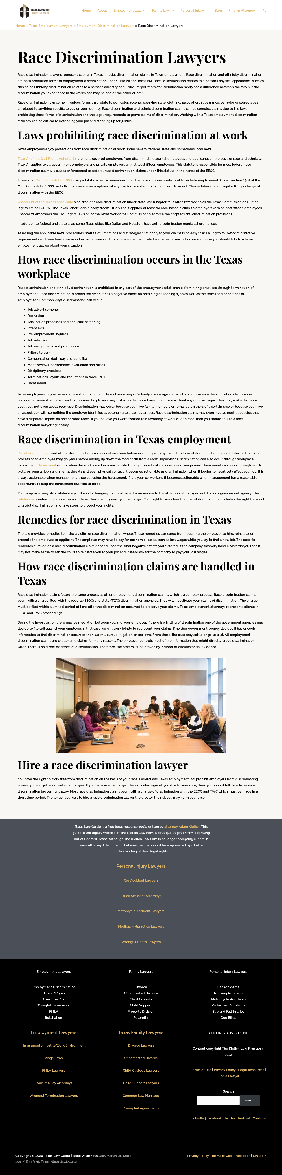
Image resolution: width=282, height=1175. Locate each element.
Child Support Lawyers (141, 1083)
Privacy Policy (225, 1070)
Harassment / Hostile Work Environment (54, 1045)
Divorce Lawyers (141, 1045)
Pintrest (244, 1118)
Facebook (214, 1118)
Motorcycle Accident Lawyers (141, 911)
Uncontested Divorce (141, 1058)
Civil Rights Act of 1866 (54, 180)
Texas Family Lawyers (140, 1032)
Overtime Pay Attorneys (53, 1083)
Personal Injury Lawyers (141, 866)
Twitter (230, 1118)
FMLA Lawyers (53, 1071)
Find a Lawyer (228, 1076)
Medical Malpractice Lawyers (141, 926)
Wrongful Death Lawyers (141, 942)
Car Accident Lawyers (141, 880)
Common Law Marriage (141, 1096)
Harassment (46, 465)
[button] (143, 10)
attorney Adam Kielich (182, 827)
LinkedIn (197, 1118)
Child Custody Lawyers (141, 1071)
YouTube (259, 1118)
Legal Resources (251, 1070)
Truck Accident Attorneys (141, 896)
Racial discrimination (34, 453)
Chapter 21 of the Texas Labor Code (45, 202)
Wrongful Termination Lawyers (54, 1096)
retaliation (26, 499)
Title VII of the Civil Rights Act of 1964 (47, 159)
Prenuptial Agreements (141, 1108)
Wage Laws (54, 1058)
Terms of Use (201, 1070)
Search (228, 1091)
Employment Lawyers (53, 1032)
